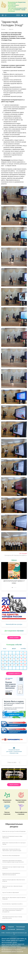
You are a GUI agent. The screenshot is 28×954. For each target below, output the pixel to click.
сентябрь (23, 648)
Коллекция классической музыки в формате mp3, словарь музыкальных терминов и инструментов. (12, 910)
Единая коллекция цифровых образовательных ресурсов (13, 880)
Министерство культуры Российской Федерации (14, 831)
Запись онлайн (14, 637)
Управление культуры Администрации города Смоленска (13, 867)
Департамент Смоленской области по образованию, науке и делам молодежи (11, 850)
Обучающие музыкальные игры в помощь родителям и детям (12, 917)
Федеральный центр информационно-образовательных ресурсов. (11, 874)
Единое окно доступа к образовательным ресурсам (12, 887)
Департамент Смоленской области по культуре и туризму (14, 843)
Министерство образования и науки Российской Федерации (13, 898)
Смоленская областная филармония (11, 855)
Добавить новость (14, 673)
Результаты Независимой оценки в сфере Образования (12, 837)
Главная (3, 29)
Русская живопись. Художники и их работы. (12, 903)
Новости (11, 29)
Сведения (11, 926)
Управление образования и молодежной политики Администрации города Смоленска (13, 861)
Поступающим (19, 926)
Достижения (11, 929)
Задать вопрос (14, 784)
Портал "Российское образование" (10, 892)
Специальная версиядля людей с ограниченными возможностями (14, 751)
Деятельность (19, 929)
